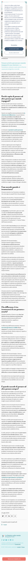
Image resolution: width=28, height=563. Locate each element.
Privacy (23, 547)
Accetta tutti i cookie (14, 48)
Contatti (19, 547)
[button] (26, 2)
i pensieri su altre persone (15, 130)
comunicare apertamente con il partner (12, 477)
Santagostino (18, 544)
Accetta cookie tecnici (14, 52)
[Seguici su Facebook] (1, 540)
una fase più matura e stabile (9, 327)
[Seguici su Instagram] (8, 540)
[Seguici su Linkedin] (10, 540)
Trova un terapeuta (14, 559)
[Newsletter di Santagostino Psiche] (12, 540)
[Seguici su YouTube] (6, 540)
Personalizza (14, 45)
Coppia (5, 524)
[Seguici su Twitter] (4, 540)
